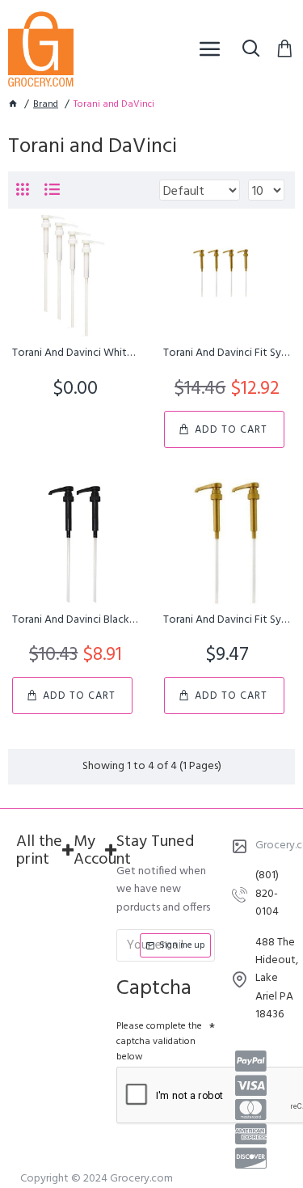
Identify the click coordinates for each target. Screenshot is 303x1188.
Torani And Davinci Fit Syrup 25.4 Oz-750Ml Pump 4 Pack (226, 353)
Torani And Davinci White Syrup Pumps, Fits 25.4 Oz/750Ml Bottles (75, 353)
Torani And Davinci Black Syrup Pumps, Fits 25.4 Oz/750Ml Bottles (75, 620)
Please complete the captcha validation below (159, 1041)
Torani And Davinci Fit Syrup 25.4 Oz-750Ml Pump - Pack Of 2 (226, 620)
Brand (45, 104)
